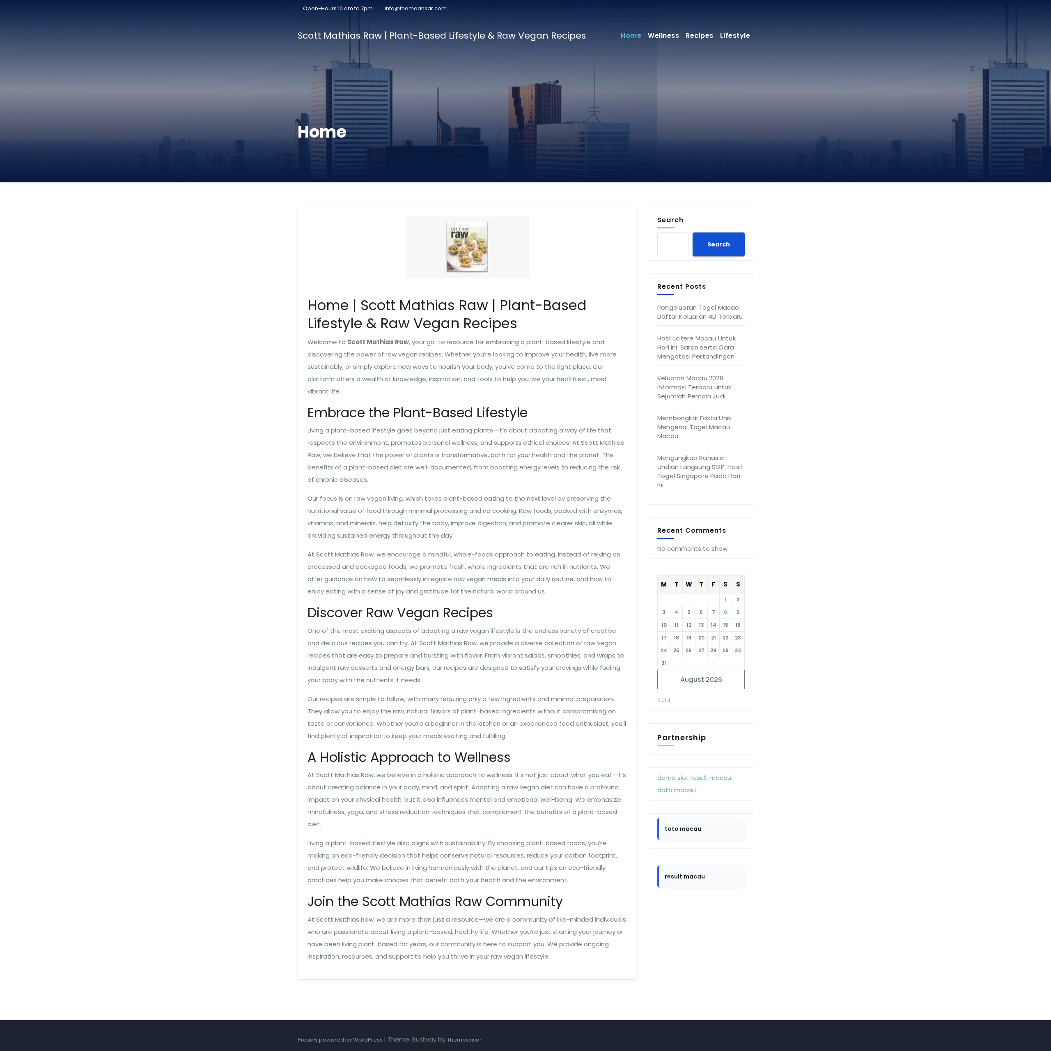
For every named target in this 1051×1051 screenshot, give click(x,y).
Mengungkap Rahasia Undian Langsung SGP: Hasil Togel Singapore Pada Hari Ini (699, 471)
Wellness (663, 35)
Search (670, 219)
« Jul (663, 700)
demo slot (673, 777)
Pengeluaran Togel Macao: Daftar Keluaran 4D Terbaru (700, 312)
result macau (711, 777)
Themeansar (464, 1040)
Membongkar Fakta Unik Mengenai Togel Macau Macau (694, 427)
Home (631, 35)
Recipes (700, 35)
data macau (676, 790)
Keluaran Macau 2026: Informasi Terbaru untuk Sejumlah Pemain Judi (694, 387)
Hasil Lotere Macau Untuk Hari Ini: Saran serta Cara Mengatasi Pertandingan (696, 347)
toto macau (683, 829)
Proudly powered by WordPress (341, 1040)
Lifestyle (735, 35)
